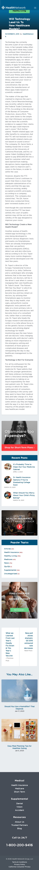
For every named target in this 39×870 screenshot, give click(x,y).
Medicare (8, 559)
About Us (19, 822)
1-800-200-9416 (19, 845)
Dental (19, 803)
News (6, 563)
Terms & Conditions (19, 862)
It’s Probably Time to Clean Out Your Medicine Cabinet (24, 466)
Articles (7, 549)
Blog (19, 828)
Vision (19, 807)
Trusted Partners (19, 825)
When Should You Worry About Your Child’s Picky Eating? (24, 495)
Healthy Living (19, 11)
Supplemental (10, 570)
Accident (19, 810)
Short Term (19, 792)
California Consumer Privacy (19, 867)
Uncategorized (10, 574)
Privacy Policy (19, 864)
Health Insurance (11, 552)
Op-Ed (7, 566)
